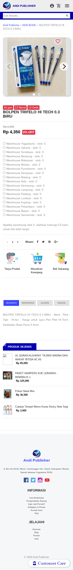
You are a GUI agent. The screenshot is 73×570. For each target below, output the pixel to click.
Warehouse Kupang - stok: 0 (23, 202)
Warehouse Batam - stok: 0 (23, 210)
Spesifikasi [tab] (28, 303)
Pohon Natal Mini (24, 391)
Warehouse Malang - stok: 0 (23, 177)
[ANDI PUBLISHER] (7, 5)
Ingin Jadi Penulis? (36, 504)
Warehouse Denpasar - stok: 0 (25, 173)
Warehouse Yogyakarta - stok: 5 (26, 143)
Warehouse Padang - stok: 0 (23, 194)
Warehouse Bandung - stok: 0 (24, 156)
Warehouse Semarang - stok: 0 (25, 185)
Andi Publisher (11, 25)
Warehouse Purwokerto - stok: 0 (26, 168)
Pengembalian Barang (36, 501)
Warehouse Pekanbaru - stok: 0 (25, 206)
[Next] (64, 66)
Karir (36, 539)
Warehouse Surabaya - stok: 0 (25, 152)
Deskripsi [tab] (11, 303)
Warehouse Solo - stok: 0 (21, 181)
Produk (36, 535)
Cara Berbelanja (36, 498)
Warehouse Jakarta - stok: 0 (23, 147)
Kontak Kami (36, 510)
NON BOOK (29, 25)
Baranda (36, 529)
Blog (36, 532)
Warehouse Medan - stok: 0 (23, 164)
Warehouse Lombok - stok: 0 (24, 198)
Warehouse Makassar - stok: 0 (25, 160)
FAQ (37, 513)
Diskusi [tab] (62, 303)
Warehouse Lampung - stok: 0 (24, 189)
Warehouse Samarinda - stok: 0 (25, 214)
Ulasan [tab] (45, 303)
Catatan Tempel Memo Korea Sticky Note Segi (41, 406)
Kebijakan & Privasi (36, 507)
